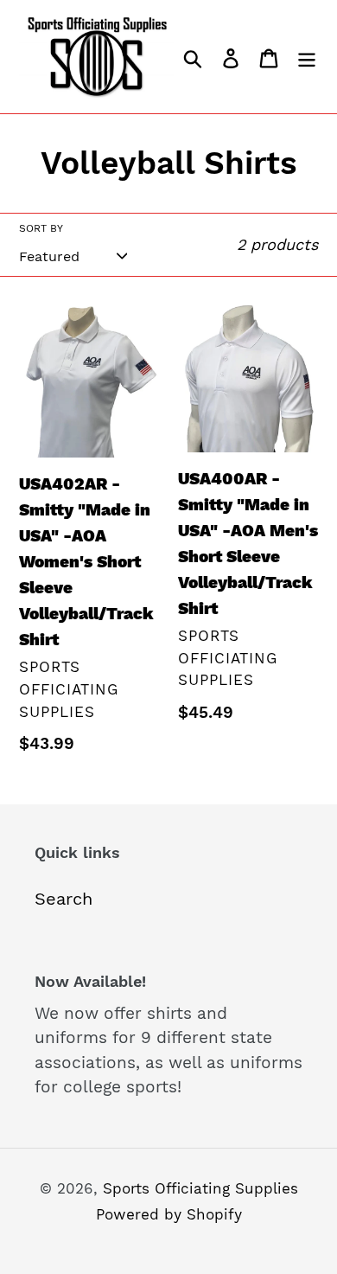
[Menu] (307, 56)
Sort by (41, 228)
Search (63, 898)
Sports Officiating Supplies (200, 1188)
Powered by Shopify (169, 1214)
